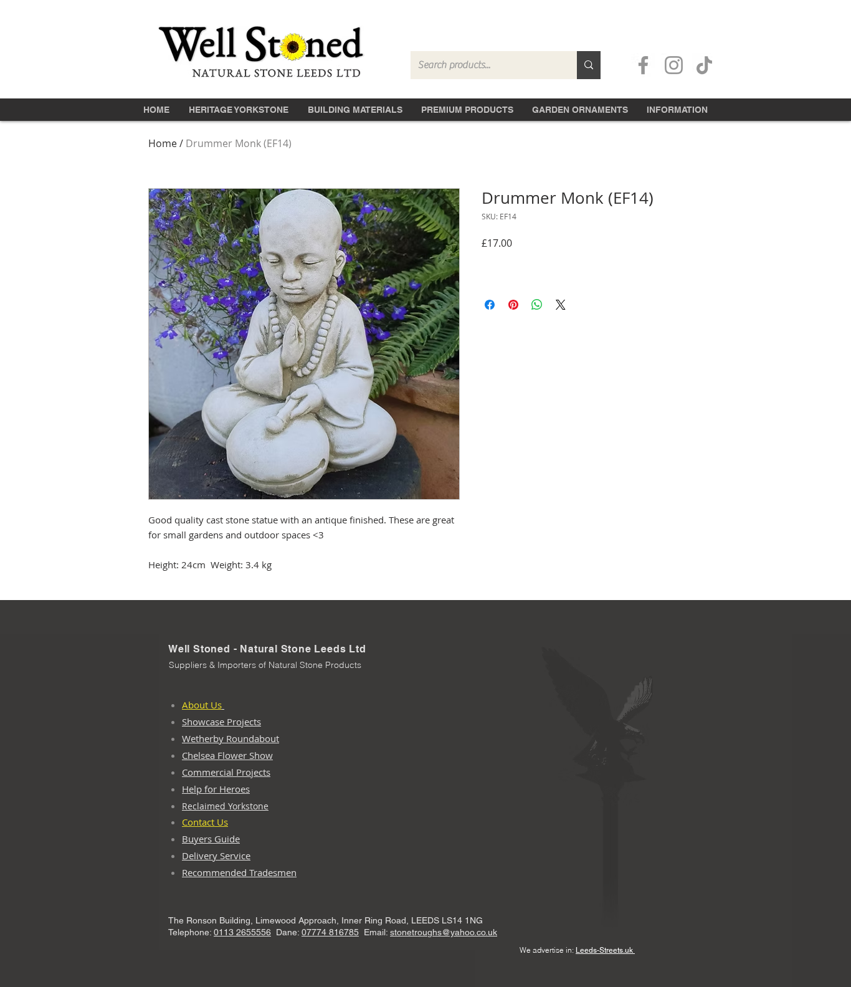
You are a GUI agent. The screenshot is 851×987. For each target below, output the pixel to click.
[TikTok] (704, 65)
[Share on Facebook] (489, 304)
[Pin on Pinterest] (513, 304)
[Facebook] (643, 65)
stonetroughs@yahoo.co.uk (443, 932)
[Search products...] (589, 65)
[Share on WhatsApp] (537, 304)
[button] (355, 108)
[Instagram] (674, 65)
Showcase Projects (221, 721)
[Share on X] (560, 304)
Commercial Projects (226, 772)
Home (162, 143)
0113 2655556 (242, 932)
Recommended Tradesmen (239, 872)
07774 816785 (330, 932)
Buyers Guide (211, 838)
